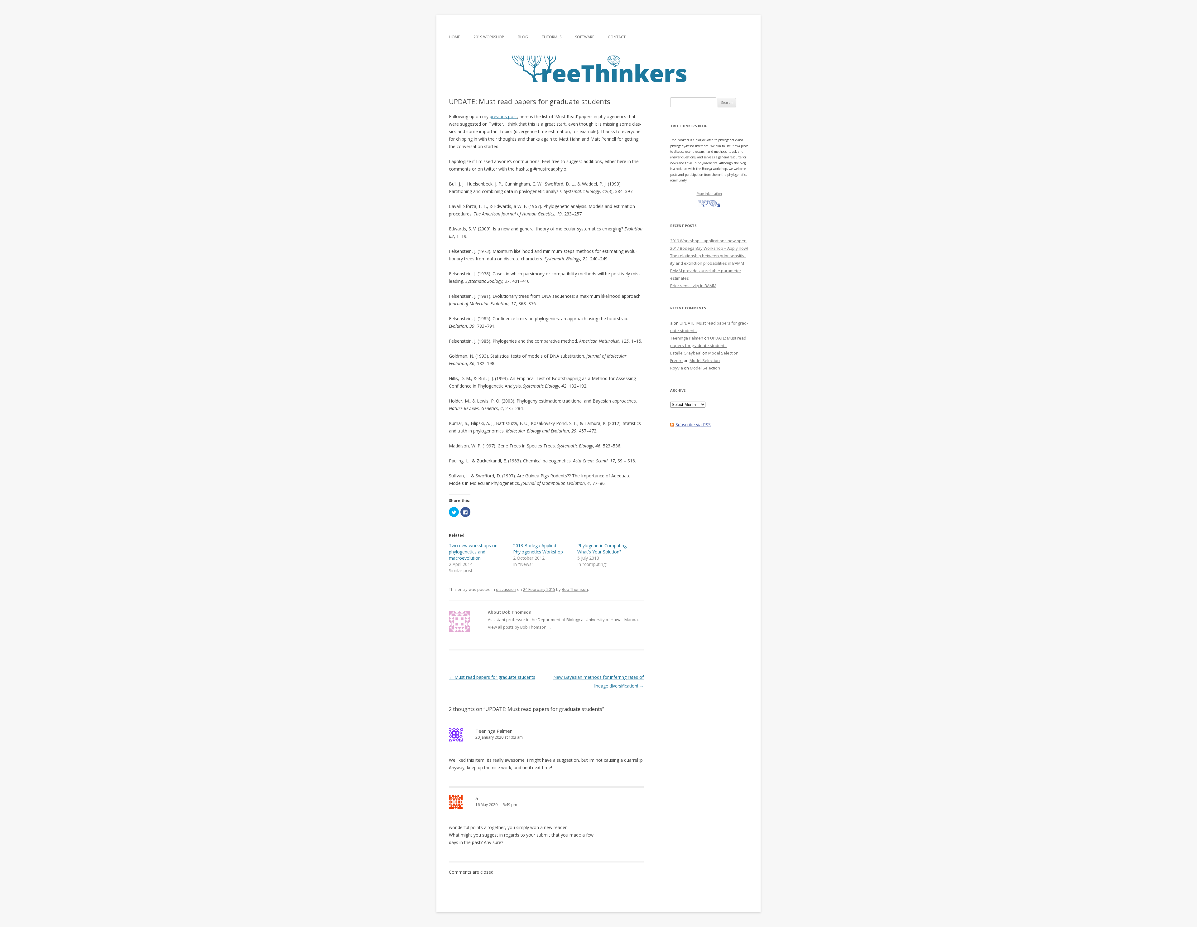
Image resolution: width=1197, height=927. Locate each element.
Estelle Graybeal (685, 353)
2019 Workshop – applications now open (708, 241)
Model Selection (723, 353)
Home (454, 37)
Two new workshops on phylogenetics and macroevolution (473, 552)
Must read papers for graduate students (492, 677)
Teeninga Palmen (493, 731)
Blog (523, 37)
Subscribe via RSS (693, 424)
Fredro (676, 360)
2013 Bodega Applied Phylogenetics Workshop (538, 549)
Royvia (676, 368)
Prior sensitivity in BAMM (693, 285)
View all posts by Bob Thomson (519, 627)
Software (584, 37)
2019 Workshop (489, 37)
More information (709, 193)
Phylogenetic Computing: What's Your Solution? (602, 549)
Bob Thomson (575, 589)
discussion (506, 589)
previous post (503, 116)
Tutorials (551, 37)
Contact (617, 37)
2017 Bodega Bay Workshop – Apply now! (709, 248)
